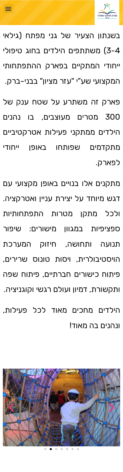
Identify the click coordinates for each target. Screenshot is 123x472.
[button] (8, 8)
